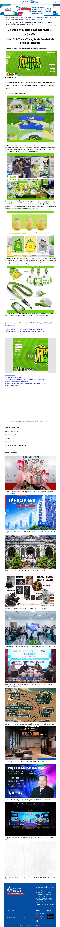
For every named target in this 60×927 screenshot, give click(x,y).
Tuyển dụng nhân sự (27, 912)
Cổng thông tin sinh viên (12, 912)
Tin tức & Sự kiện (10, 442)
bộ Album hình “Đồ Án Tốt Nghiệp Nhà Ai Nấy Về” (38, 323)
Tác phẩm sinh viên (10, 435)
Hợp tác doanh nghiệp (11, 431)
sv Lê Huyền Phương (37, 421)
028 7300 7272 (44, 904)
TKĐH (45, 421)
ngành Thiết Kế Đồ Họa (24, 421)
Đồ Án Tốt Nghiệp (12, 421)
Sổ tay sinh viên (10, 915)
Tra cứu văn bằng (11, 917)
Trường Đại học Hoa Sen (34, 925)
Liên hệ (24, 917)
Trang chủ (7, 17)
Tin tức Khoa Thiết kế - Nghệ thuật (21, 17)
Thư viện (7, 438)
